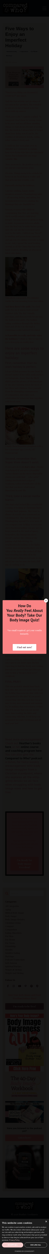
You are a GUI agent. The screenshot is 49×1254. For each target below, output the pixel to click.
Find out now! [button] (24, 647)
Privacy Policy (14, 1240)
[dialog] (24, 1236)
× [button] (46, 1222)
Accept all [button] (13, 1245)
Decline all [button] (35, 1245)
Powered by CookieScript (24, 1251)
